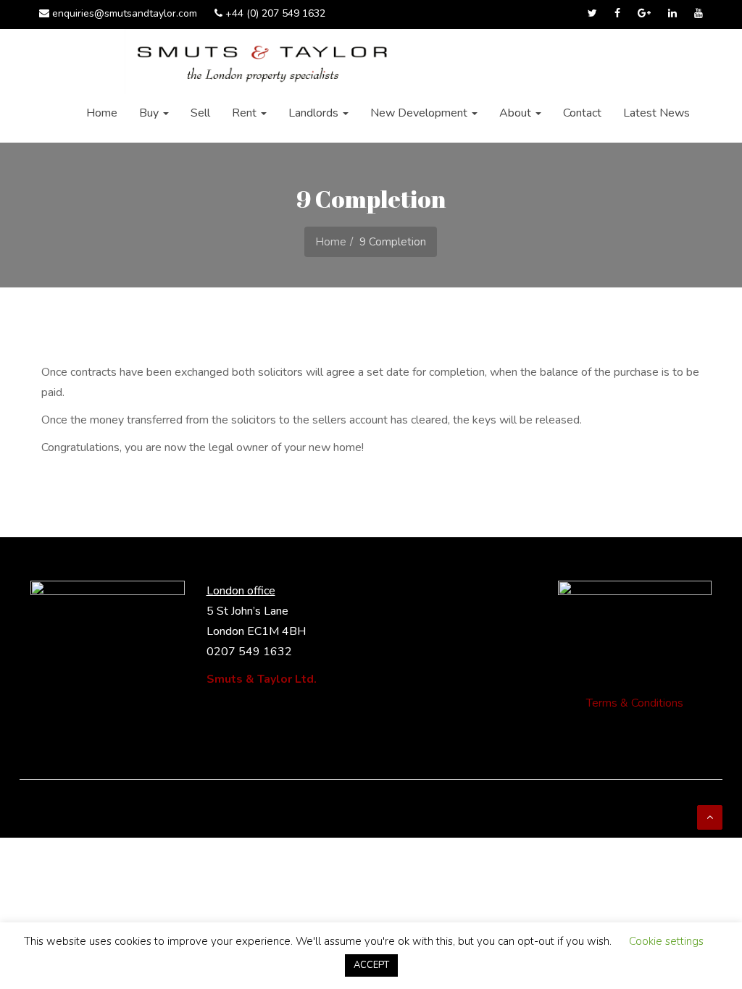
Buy (150, 113)
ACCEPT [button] (371, 965)
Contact (582, 113)
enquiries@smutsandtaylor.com (123, 13)
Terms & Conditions (634, 703)
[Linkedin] (672, 14)
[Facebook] (617, 14)
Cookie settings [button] (666, 941)
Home (101, 113)
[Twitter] (592, 14)
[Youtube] (698, 14)
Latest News (656, 113)
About (516, 113)
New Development (420, 113)
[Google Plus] (644, 14)
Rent (245, 113)
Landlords (314, 113)
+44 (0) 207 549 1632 (273, 13)
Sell (200, 113)
